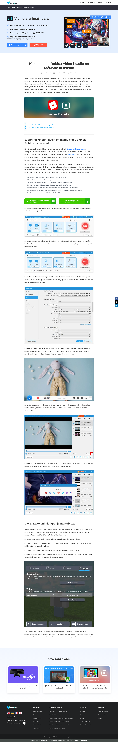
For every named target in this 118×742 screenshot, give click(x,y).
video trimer (72, 154)
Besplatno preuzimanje (18, 45)
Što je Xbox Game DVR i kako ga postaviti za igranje (23, 687)
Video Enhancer (37, 724)
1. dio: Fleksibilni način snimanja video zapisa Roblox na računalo (50, 125)
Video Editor (36, 728)
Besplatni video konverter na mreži (58, 715)
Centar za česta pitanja (104, 715)
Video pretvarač (37, 711)
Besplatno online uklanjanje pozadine (59, 721)
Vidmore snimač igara (31, 18)
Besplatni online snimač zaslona (58, 711)
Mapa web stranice (85, 724)
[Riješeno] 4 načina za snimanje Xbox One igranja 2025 (59, 687)
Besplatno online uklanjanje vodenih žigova (61, 718)
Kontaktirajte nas (85, 715)
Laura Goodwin (47, 72)
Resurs (100, 2)
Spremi (82, 2)
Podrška (108, 2)
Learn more (76, 740)
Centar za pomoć (103, 711)
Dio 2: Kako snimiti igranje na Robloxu (42, 127)
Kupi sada (39, 45)
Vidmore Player (37, 718)
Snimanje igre (21, 7)
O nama (82, 711)
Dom (8, 7)
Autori (82, 718)
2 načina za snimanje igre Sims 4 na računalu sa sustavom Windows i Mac (95, 687)
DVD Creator (36, 721)
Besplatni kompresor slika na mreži (59, 724)
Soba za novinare (85, 721)
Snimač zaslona (37, 715)
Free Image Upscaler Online (57, 728)
